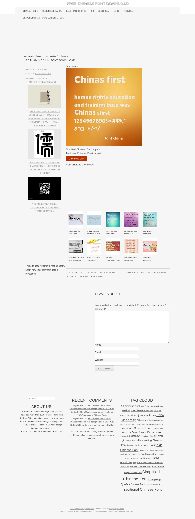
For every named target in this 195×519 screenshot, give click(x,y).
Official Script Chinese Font (148, 450)
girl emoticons (130, 440)
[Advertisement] (97, 38)
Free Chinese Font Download (97, 4)
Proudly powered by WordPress (82, 509)
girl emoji (158, 436)
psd (137, 458)
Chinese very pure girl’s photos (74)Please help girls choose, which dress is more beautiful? (92, 435)
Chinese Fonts (30, 11)
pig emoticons (130, 458)
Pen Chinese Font (149, 454)
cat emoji (134, 415)
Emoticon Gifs (147, 436)
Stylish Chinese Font (153, 484)
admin (44, 69)
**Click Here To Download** (80, 164)
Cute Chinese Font (138, 428)
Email (98, 352)
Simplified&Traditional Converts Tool (43, 18)
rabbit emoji (146, 458)
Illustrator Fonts (76, 11)
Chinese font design (146, 420)
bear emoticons (156, 406)
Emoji (116, 11)
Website (99, 360)
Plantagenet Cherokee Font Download (148, 273)
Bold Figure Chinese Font (136, 410)
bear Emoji (145, 406)
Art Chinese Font (130, 406)
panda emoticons (132, 454)
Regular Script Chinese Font (146, 462)
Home (23, 56)
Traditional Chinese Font (142, 489)
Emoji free (156, 432)
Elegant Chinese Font (141, 432)
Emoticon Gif (133, 436)
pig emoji (161, 454)
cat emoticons (148, 415)
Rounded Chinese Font (140, 466)
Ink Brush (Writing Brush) (145, 445)
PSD (92, 11)
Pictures (128, 11)
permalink (42, 78)
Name (98, 345)
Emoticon (123, 436)
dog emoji (155, 428)
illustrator (130, 445)
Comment (100, 309)
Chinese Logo (129, 424)
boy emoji (154, 411)
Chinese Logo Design (142, 424)
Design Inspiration (52, 11)
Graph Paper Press (116, 509)
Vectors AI (103, 11)
